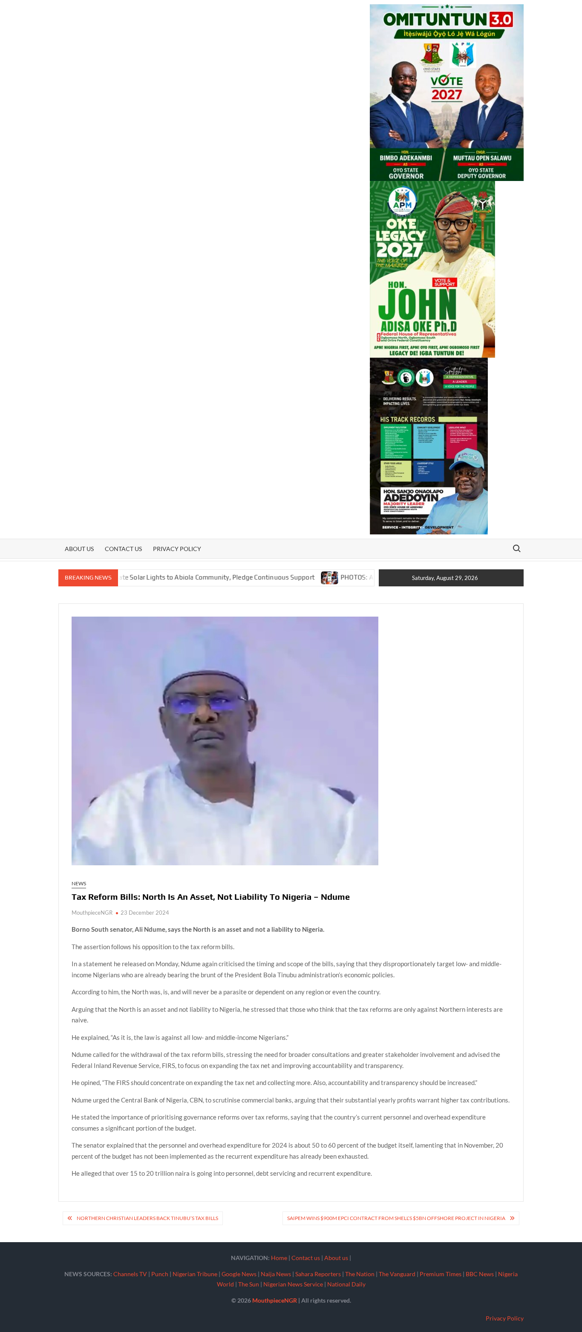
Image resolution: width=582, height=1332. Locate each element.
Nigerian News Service (293, 1284)
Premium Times (440, 1273)
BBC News (480, 1273)
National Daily (346, 1284)
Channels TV (130, 1273)
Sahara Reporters (318, 1273)
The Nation (360, 1273)
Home (279, 1257)
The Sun (248, 1284)
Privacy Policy (177, 548)
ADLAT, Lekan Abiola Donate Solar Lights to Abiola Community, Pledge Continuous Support (145, 577)
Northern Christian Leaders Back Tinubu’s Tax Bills (147, 1218)
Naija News (276, 1273)
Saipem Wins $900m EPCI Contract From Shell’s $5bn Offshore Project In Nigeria (396, 1218)
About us (79, 548)
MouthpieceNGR (92, 912)
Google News (239, 1273)
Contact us (123, 548)
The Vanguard (397, 1273)
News (79, 883)
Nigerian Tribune (195, 1273)
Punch (159, 1273)
